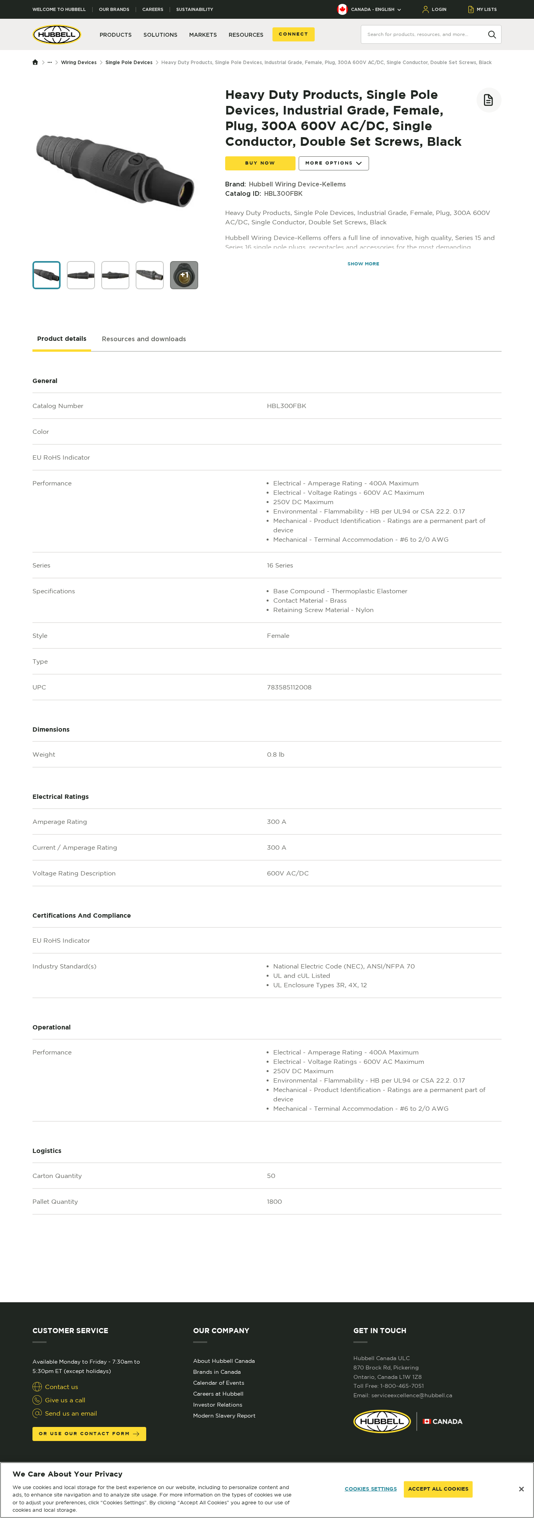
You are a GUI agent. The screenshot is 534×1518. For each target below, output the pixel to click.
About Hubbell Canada (224, 1361)
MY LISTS (487, 9)
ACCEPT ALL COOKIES (438, 1489)
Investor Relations (217, 1405)
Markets (203, 35)
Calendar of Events (218, 1383)
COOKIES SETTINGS (371, 1489)
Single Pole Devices (129, 62)
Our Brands (114, 9)
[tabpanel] (267, 827)
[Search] (492, 34)
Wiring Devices (79, 62)
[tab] (61, 339)
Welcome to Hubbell (59, 9)
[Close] (521, 1489)
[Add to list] (489, 100)
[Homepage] (37, 62)
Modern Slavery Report (224, 1415)
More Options (329, 163)
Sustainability (194, 9)
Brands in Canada (217, 1372)
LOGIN (439, 9)
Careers (152, 9)
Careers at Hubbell (218, 1394)
